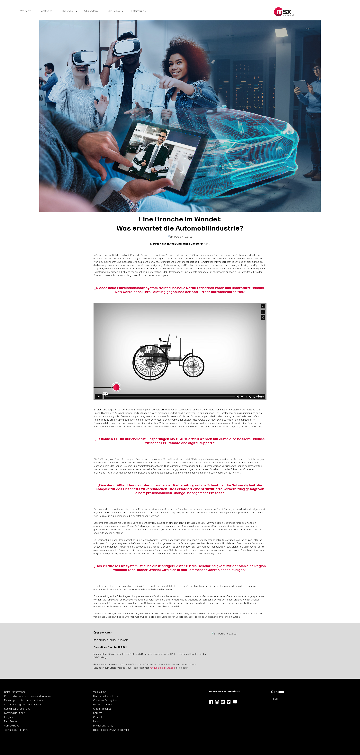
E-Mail (274, 699)
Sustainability (137, 11)
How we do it (68, 11)
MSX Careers (114, 11)
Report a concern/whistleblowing (111, 729)
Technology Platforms (16, 729)
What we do (46, 11)
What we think (91, 11)
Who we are (25, 11)
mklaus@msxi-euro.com (163, 668)
